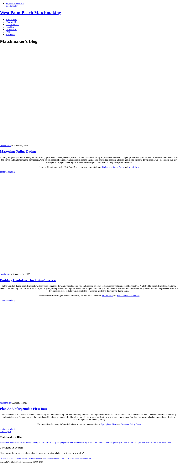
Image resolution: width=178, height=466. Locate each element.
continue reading (7, 172)
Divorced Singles (34, 458)
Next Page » (5, 431)
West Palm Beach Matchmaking (30, 12)
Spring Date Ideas (109, 424)
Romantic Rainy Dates (131, 424)
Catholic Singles (6, 458)
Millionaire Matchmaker (81, 458)
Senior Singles (47, 458)
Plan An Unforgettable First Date (23, 408)
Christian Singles (20, 458)
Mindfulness (133, 167)
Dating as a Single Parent (113, 167)
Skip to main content (15, 3)
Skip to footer (12, 6)
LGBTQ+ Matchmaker (62, 458)
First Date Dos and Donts (128, 295)
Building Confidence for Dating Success (28, 280)
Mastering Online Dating (18, 151)
